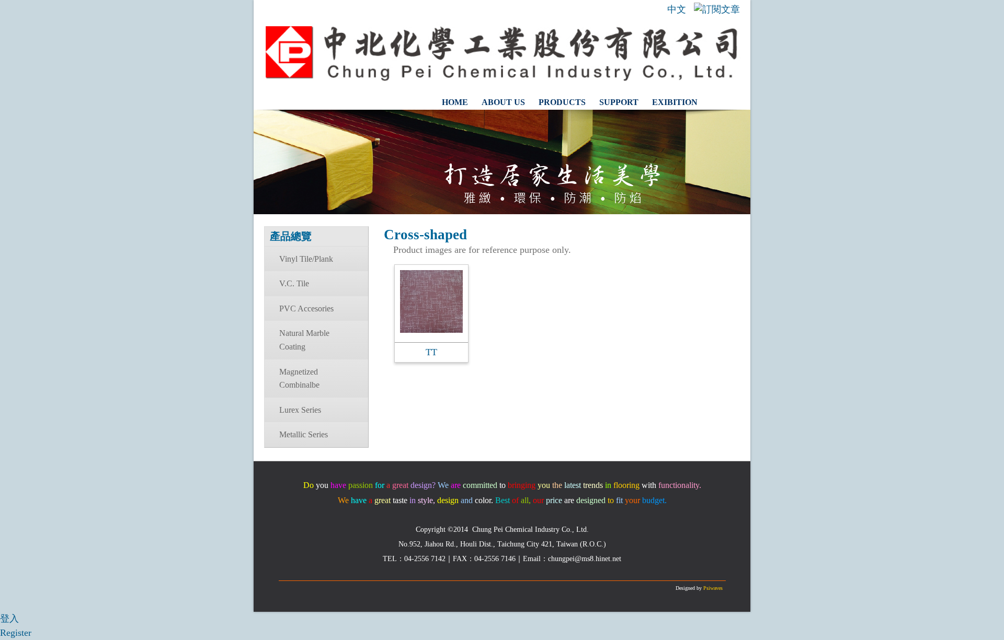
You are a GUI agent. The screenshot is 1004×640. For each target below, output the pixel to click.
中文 (676, 9)
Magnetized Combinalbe (299, 378)
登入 (9, 618)
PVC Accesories (306, 308)
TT (431, 352)
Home (455, 102)
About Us (503, 102)
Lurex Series (300, 409)
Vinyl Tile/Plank (306, 258)
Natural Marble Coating (304, 340)
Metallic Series (303, 434)
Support (618, 102)
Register (15, 632)
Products (562, 102)
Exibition (675, 102)
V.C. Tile (294, 283)
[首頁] (502, 79)
